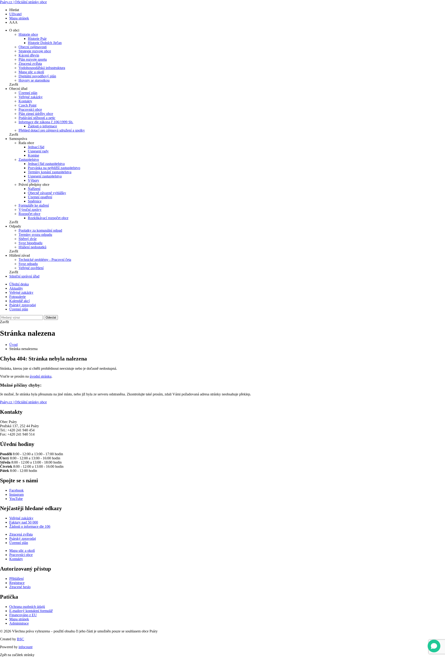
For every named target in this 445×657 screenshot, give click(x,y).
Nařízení (34, 189)
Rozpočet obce (29, 214)
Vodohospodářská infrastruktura (42, 68)
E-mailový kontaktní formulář (31, 611)
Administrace (19, 623)
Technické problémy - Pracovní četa (45, 260)
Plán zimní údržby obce (36, 114)
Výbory (33, 180)
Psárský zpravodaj (22, 305)
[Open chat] (434, 646)
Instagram (16, 494)
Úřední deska (19, 284)
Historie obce (28, 34)
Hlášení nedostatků (32, 247)
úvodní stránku (40, 376)
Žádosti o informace (42, 126)
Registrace (17, 583)
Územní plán (28, 93)
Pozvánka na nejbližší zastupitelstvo (54, 168)
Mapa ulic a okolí (31, 72)
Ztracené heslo (20, 587)
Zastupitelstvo (29, 159)
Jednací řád (36, 147)
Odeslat (51, 317)
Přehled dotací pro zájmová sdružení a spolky (52, 130)
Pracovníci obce (30, 109)
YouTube (16, 499)
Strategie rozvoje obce (35, 51)
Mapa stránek (19, 18)
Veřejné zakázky (31, 97)
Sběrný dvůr (28, 239)
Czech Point (27, 105)
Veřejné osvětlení (31, 268)
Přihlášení (16, 579)
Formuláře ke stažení (34, 205)
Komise (33, 155)
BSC (20, 639)
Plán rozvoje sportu (33, 59)
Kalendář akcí (19, 301)
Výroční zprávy (30, 210)
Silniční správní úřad (24, 276)
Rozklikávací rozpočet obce (48, 218)
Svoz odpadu (28, 264)
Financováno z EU (23, 615)
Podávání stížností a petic (37, 118)
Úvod (13, 345)
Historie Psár (37, 39)
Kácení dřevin (29, 55)
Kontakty (25, 101)
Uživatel (15, 14)
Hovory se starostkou (34, 80)
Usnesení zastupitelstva (45, 176)
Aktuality (16, 288)
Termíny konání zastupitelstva (49, 172)
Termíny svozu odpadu (35, 235)
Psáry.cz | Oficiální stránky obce (23, 2)
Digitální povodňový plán (37, 76)
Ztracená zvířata (30, 64)
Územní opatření (40, 197)
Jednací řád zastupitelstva (46, 164)
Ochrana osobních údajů (27, 607)
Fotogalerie (17, 297)
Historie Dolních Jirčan (45, 43)
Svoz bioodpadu (30, 243)
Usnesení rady (38, 151)
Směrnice (34, 201)
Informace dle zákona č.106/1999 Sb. (46, 122)
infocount (25, 647)
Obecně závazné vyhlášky (47, 193)
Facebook (16, 490)
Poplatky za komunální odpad (40, 230)
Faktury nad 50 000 (23, 522)
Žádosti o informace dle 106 (29, 526)
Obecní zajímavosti (33, 47)
